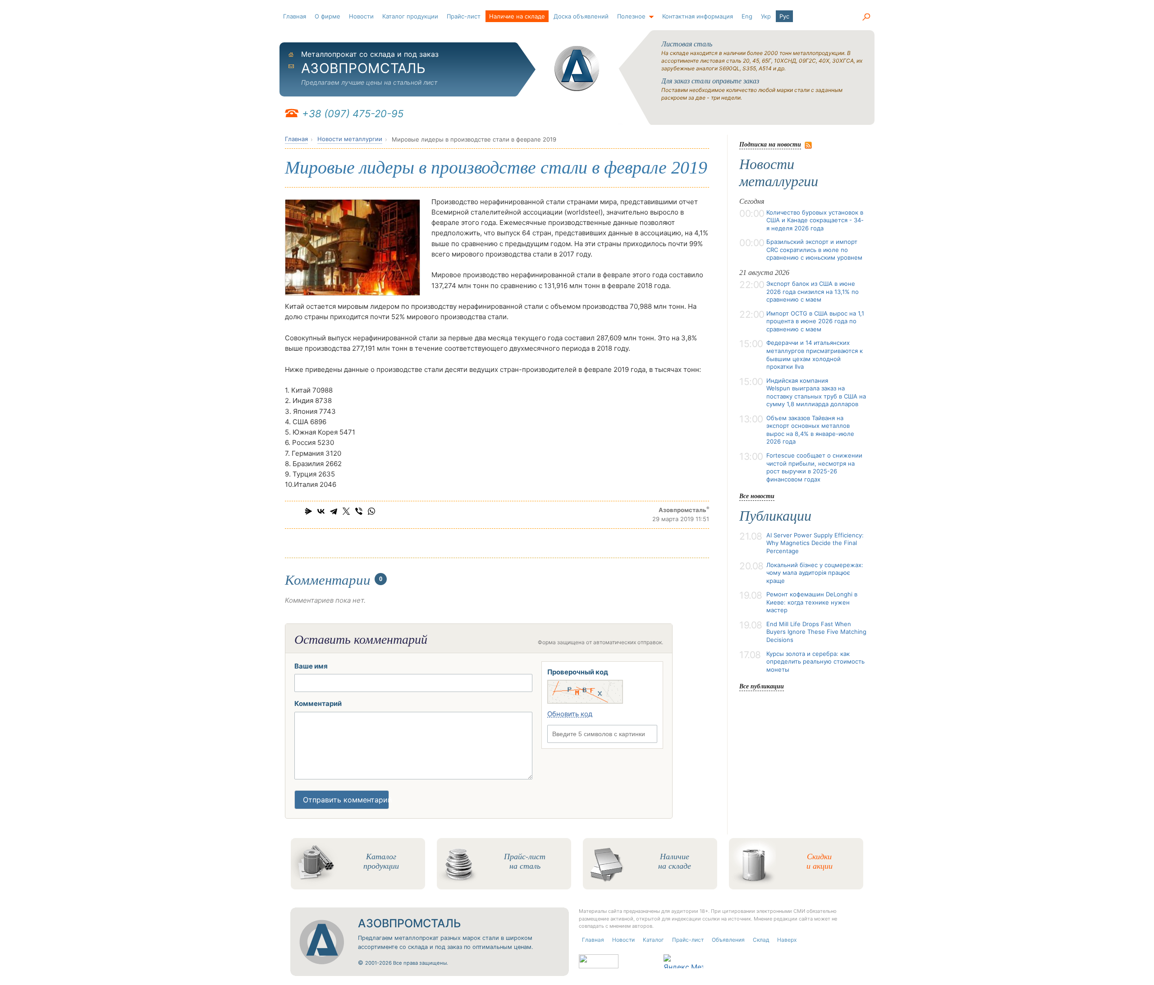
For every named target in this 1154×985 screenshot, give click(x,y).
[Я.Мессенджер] (308, 511)
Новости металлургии (349, 138)
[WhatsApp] (371, 511)
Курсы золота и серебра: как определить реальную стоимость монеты (815, 661)
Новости (361, 16)
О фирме (327, 16)
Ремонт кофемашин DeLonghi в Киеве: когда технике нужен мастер (811, 602)
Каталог (653, 939)
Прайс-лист (464, 16)
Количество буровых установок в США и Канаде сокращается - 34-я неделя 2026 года (815, 220)
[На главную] (577, 68)
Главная (294, 16)
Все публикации (761, 686)
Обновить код (569, 714)
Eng (747, 16)
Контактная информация (697, 16)
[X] (346, 511)
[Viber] (358, 511)
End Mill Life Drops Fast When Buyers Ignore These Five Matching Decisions (816, 631)
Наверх (787, 939)
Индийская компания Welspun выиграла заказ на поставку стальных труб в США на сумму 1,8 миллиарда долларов (816, 392)
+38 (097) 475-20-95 (352, 113)
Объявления (728, 939)
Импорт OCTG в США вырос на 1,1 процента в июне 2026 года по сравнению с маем (815, 321)
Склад (761, 939)
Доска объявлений (581, 16)
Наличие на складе (517, 16)
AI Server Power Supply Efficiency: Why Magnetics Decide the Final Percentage (815, 542)
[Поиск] (866, 17)
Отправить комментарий (346, 799)
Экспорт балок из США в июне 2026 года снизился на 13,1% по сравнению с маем (812, 291)
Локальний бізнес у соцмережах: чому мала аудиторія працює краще (814, 572)
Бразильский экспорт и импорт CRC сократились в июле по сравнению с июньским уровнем (814, 249)
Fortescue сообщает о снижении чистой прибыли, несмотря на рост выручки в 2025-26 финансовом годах (814, 467)
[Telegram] (333, 511)
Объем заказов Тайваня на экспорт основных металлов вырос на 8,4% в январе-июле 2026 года (810, 429)
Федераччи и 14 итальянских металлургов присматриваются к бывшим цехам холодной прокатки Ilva (814, 354)
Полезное (631, 16)
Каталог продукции (410, 16)
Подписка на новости (770, 144)
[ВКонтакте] (321, 511)
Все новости (756, 495)
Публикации (775, 516)
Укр (766, 16)
